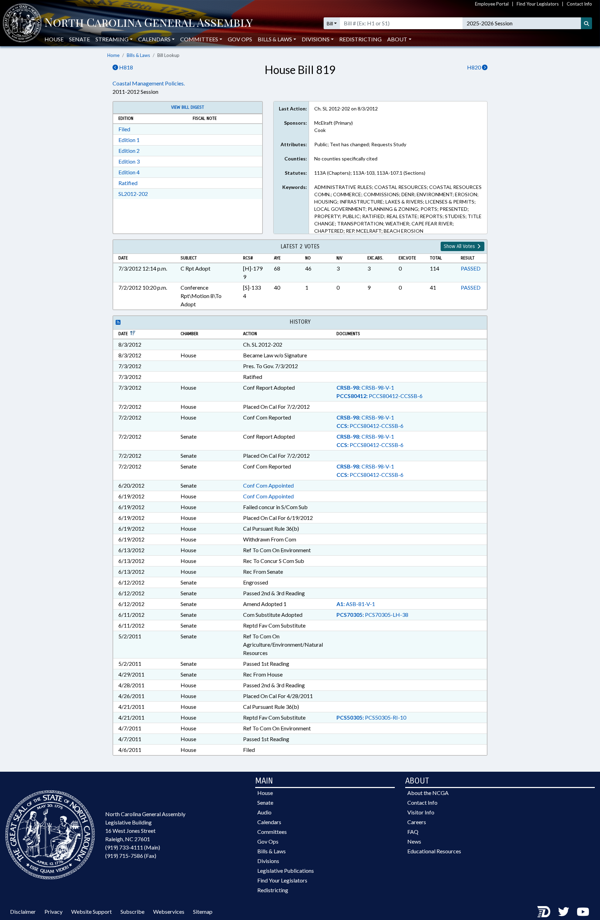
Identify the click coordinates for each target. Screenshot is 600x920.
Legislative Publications (285, 870)
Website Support (91, 911)
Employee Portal (492, 4)
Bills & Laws (138, 55)
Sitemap (202, 911)
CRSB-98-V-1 (365, 387)
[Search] (586, 23)
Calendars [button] (154, 39)
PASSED (471, 268)
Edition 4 (129, 172)
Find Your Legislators (538, 4)
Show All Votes (460, 246)
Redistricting (360, 39)
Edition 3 (129, 161)
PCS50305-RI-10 (371, 717)
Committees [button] (199, 39)
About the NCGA (428, 792)
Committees (272, 831)
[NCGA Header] (148, 23)
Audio (264, 812)
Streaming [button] (111, 39)
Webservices (168, 911)
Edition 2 (129, 150)
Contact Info (579, 4)
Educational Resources (434, 851)
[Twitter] (563, 911)
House (54, 39)
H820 (474, 67)
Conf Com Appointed (268, 485)
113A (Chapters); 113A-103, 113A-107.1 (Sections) (369, 173)
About (397, 39)
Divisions (268, 860)
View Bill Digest (187, 107)
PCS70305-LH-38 (372, 614)
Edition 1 (129, 139)
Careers (416, 822)
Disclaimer (23, 911)
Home (113, 55)
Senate (79, 39)
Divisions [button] (316, 39)
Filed (124, 129)
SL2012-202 (133, 193)
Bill (330, 23)
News (414, 841)
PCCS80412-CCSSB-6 (379, 395)
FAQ (412, 831)
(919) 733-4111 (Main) (132, 847)
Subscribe (132, 911)
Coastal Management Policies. (148, 83)
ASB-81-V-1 (355, 603)
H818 (125, 67)
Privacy (53, 911)
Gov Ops (240, 39)
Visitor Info (420, 812)
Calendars (269, 822)
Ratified (128, 183)
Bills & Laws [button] (275, 39)
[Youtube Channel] (583, 911)
